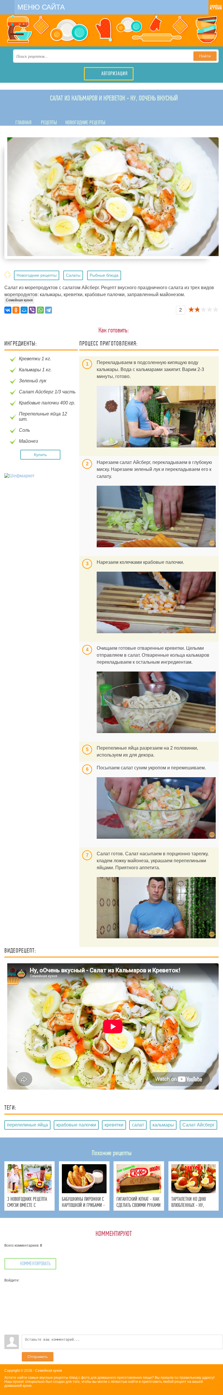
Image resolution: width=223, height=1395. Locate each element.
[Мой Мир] (24, 310)
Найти (205, 56)
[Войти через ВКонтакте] (8, 1295)
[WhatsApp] (40, 310)
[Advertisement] (41, 522)
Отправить (38, 1356)
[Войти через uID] (8, 1286)
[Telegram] (48, 310)
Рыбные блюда (104, 275)
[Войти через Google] (8, 1321)
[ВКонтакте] (7, 310)
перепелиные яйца (27, 1124)
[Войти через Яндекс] (8, 1312)
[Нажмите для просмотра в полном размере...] (156, 416)
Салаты (73, 275)
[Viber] (32, 310)
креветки (114, 1124)
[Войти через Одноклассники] (8, 1330)
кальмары (163, 1124)
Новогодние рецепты (37, 275)
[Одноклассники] (15, 310)
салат (138, 1124)
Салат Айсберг (198, 1124)
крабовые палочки (76, 1124)
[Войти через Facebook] (8, 1304)
